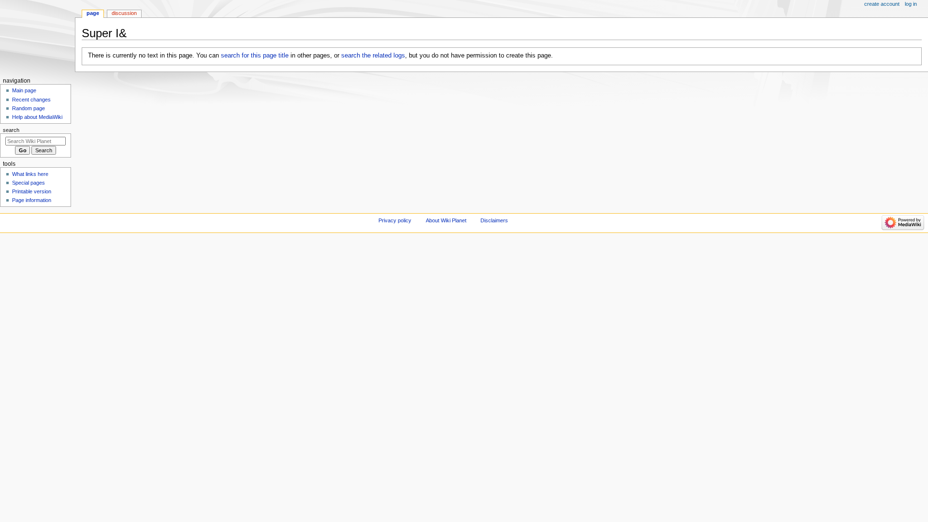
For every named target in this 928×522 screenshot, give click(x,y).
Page (93, 13)
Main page (24, 90)
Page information (31, 200)
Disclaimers (494, 220)
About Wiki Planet (446, 220)
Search (11, 130)
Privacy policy (394, 220)
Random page (28, 108)
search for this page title (255, 55)
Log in (911, 4)
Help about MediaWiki (37, 117)
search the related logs (373, 55)
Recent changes (31, 99)
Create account (881, 4)
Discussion (124, 13)
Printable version (31, 191)
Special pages (28, 183)
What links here (30, 174)
